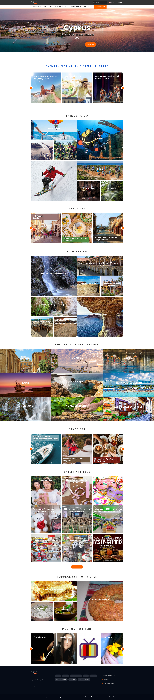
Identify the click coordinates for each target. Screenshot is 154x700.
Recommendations (76, 6)
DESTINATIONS (58, 6)
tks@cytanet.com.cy (109, 683)
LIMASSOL (65, 676)
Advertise (104, 697)
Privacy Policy (95, 697)
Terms (87, 697)
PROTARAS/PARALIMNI (61, 679)
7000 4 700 (106, 679)
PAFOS (85, 676)
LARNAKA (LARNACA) (76, 676)
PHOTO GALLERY (88, 6)
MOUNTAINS (72, 679)
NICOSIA (58, 676)
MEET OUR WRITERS (77, 628)
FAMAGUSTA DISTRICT (84, 679)
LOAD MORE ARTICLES (77, 566)
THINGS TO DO (47, 6)
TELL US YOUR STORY (100, 6)
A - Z (66, 6)
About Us (111, 697)
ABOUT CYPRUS (36, 6)
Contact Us (120, 697)
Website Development (58, 697)
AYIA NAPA (93, 676)
